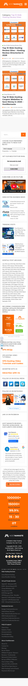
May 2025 (5, 269)
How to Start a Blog (7, 662)
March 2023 (5, 280)
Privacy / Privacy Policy (14, 562)
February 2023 (13, 280)
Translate (14, 151)
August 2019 (17, 297)
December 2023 (6, 277)
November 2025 (9, 267)
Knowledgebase (6, 634)
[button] (2, 348)
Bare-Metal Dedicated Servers (11, 613)
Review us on (12, 441)
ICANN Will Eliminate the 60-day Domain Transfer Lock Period (17, 203)
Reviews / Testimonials (8, 655)
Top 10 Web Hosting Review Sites (13, 45)
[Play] (4, 191)
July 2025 (16, 267)
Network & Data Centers (9, 657)
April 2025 (10, 269)
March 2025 (17, 269)
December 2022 (6, 282)
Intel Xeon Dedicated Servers (11, 618)
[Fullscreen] (23, 191)
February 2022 (9, 288)
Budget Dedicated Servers (10, 609)
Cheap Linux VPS (7, 591)
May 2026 (16, 264)
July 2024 (21, 273)
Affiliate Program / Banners (10, 652)
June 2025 (22, 267)
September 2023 (9, 278)
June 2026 (10, 264)
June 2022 (8, 286)
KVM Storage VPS (7, 593)
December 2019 (6, 295)
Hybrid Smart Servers (8, 611)
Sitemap (4, 648)
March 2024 (5, 275)
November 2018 (9, 299)
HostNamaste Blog (7, 636)
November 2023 (15, 277)
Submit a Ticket (6, 630)
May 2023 (22, 278)
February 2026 (6, 265)
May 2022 (13, 286)
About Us (4, 643)
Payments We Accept (8, 671)
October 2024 (14, 273)
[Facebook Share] (1, 338)
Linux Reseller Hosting (8, 577)
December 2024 (17, 271)
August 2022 (17, 284)
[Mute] (21, 191)
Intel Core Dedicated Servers (10, 620)
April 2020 (19, 292)
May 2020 (13, 292)
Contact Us (5, 646)
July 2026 (4, 264)
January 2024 (20, 275)
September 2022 (9, 284)
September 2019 (9, 297)
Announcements (7, 632)
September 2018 (6, 301)
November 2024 (6, 273)
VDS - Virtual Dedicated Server (11, 602)
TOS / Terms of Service (14, 564)
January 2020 (16, 293)
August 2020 (17, 290)
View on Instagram (14, 408)
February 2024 (13, 275)
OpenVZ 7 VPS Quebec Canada (11, 597)
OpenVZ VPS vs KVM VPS (9, 664)
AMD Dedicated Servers (9, 616)
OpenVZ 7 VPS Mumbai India (10, 600)
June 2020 (8, 292)
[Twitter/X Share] (1, 341)
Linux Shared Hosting (8, 574)
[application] (14, 186)
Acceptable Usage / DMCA (14, 560)
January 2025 (8, 271)
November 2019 (15, 295)
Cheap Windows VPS (9, 94)
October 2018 (17, 299)
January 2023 (20, 280)
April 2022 (19, 286)
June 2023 (17, 278)
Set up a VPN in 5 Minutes (9, 659)
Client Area (5, 627)
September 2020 (9, 290)
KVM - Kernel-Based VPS (9, 586)
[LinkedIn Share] (1, 345)
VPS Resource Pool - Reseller (10, 595)
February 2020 (9, 293)
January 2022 (16, 288)
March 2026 (22, 264)
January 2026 (13, 265)
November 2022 (15, 282)
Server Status (6, 650)
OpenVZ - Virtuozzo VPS (9, 584)
